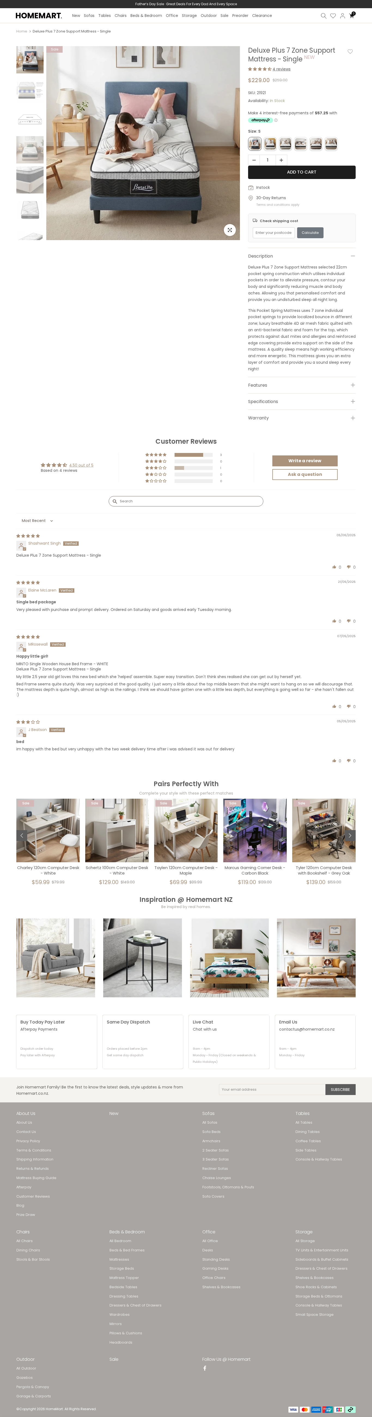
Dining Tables (307, 1131)
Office (172, 15)
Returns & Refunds (32, 1168)
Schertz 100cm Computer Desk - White (117, 870)
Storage (189, 15)
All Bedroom (120, 1241)
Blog (20, 1205)
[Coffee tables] (142, 957)
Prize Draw (25, 1214)
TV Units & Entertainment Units (321, 1250)
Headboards (120, 1342)
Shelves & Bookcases (221, 1287)
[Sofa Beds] (316, 957)
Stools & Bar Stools (33, 1259)
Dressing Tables (123, 1296)
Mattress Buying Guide (36, 1178)
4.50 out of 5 (81, 465)
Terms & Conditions (33, 1150)
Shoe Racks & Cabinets (316, 1287)
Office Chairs (213, 1277)
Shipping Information (34, 1159)
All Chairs (24, 1241)
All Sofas (209, 1122)
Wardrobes (119, 1314)
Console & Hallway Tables (318, 1159)
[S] (255, 144)
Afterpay (23, 1187)
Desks (207, 1250)
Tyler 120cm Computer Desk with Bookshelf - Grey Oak (324, 870)
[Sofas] (55, 957)
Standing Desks (216, 1259)
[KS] (270, 144)
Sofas (89, 15)
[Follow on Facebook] (204, 1368)
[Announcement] (186, 4)
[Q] (300, 144)
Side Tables (305, 1150)
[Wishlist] (333, 16)
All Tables (303, 1122)
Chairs (121, 15)
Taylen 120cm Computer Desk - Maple (186, 870)
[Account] (342, 16)
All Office (210, 1241)
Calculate (310, 232)
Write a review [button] (304, 461)
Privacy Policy (28, 1141)
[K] (316, 144)
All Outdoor (26, 1368)
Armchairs (211, 1141)
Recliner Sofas (215, 1168)
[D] (285, 144)
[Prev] (21, 835)
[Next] (350, 835)
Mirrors (115, 1323)
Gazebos (24, 1377)
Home (21, 31)
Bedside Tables (123, 1287)
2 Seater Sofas (215, 1150)
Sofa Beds (211, 1131)
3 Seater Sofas (215, 1159)
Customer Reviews (33, 1196)
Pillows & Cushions (125, 1333)
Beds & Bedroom (146, 15)
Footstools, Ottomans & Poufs (228, 1187)
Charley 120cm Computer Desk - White (48, 870)
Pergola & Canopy (32, 1387)
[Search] (324, 16)
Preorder (240, 15)
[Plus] (283, 160)
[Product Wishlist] (350, 51)
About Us (24, 1122)
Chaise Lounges (216, 1178)
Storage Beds (121, 1268)
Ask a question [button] (305, 474)
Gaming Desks (215, 1268)
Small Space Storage (314, 1314)
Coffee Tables (308, 1141)
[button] (260, 69)
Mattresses (119, 1259)
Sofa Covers (213, 1196)
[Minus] (252, 160)
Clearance (262, 15)
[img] (28, 536)
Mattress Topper (124, 1277)
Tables (104, 15)
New (76, 15)
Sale (224, 15)
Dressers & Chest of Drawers (135, 1305)
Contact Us (26, 1131)
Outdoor (209, 15)
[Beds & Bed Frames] (229, 957)
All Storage (305, 1241)
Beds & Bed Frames (127, 1250)
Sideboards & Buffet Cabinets (321, 1259)
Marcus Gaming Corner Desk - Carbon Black (255, 870)
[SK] (331, 144)
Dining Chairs (28, 1250)
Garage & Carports (33, 1396)
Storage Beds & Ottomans (318, 1296)
